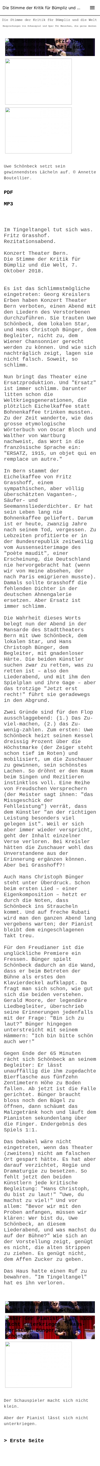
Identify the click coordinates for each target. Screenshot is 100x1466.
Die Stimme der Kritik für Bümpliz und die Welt (48, 7)
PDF (8, 192)
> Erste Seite (24, 1441)
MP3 (8, 204)
